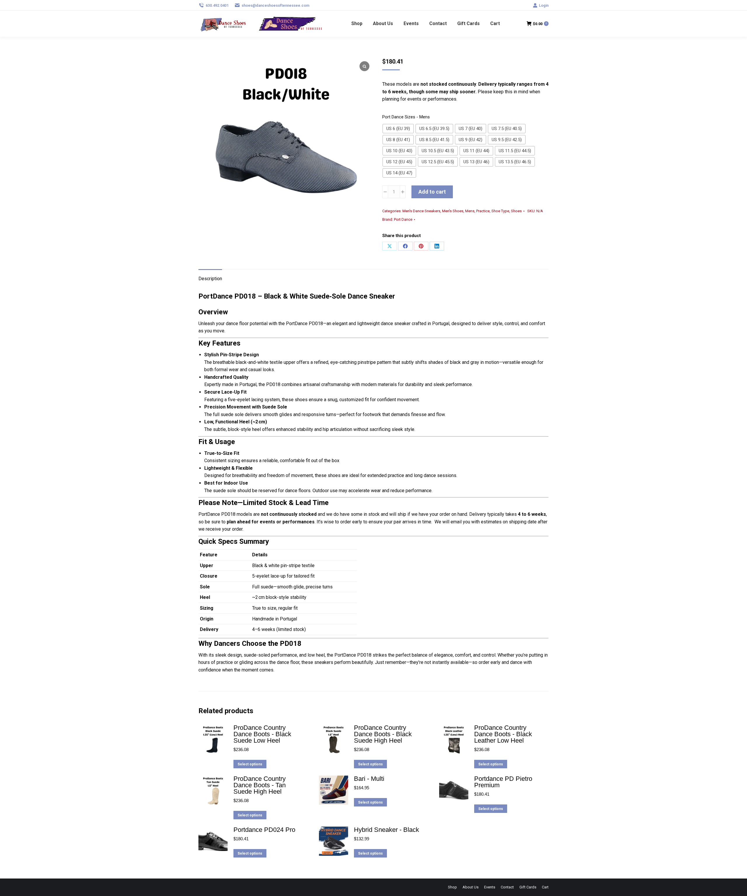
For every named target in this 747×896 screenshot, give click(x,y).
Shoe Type (500, 211)
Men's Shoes (452, 211)
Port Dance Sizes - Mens (406, 117)
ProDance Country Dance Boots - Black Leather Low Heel (503, 734)
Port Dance (403, 219)
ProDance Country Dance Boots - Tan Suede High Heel (259, 785)
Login (544, 5)
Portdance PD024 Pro (264, 830)
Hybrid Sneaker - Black (386, 830)
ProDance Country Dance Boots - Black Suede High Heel (383, 734)
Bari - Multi (369, 779)
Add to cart (432, 192)
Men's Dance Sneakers (421, 211)
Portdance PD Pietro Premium (503, 782)
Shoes (516, 211)
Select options (250, 764)
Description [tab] (210, 278)
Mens (469, 211)
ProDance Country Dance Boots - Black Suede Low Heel (262, 734)
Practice (483, 211)
